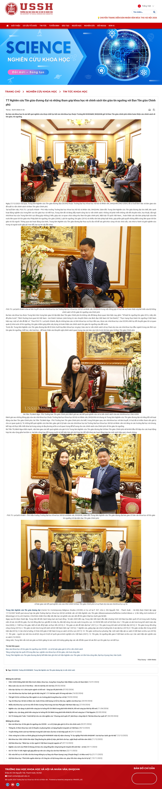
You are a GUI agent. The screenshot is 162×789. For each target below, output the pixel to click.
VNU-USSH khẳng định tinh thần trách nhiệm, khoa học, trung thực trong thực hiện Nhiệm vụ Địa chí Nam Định (48, 682)
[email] (17, 784)
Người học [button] (77, 26)
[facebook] (7, 784)
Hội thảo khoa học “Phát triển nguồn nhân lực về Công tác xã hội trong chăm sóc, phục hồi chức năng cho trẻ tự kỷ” (50, 758)
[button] (144, 6)
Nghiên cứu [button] (89, 26)
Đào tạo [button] (65, 26)
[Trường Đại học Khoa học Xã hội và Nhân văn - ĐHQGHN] (11, 9)
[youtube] (12, 784)
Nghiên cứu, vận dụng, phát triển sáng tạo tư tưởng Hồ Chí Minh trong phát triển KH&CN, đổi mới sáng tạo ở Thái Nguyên (52, 712)
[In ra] (149, 110)
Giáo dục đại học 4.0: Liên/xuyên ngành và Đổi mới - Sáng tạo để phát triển (35, 690)
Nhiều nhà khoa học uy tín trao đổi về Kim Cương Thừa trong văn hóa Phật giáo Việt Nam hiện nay (44, 705)
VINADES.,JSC (78, 780)
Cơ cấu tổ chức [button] (30, 26)
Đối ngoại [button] (101, 26)
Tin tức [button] (43, 26)
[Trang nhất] (7, 26)
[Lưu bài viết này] (154, 110)
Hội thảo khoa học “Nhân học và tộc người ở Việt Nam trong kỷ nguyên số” (35, 743)
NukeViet (60, 780)
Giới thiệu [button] (15, 26)
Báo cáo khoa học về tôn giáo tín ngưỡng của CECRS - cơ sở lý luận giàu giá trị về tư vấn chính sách (44, 649)
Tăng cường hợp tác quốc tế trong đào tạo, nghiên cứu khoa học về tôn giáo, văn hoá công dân (43, 652)
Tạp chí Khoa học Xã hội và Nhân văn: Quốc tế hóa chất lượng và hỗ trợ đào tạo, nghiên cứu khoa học (45, 701)
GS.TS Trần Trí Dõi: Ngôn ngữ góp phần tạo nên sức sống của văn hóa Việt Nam (37, 751)
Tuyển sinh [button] (54, 26)
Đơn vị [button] (111, 26)
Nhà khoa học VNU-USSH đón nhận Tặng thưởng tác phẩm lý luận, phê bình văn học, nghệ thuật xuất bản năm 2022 (50, 739)
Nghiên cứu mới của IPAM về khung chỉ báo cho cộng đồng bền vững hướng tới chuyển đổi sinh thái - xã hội (47, 747)
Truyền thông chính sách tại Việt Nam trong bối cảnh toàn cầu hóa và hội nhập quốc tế (39, 732)
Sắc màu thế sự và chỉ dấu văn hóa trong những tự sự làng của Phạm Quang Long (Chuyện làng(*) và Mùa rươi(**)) (50, 754)
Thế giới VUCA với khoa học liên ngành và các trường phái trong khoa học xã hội (37, 697)
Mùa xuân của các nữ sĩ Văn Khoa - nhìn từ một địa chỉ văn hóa (31, 686)
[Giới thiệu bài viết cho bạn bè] (146, 110)
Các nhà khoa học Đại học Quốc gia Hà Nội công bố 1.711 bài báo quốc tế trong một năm (40, 693)
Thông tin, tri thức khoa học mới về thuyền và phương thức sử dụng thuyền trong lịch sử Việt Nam (44, 728)
